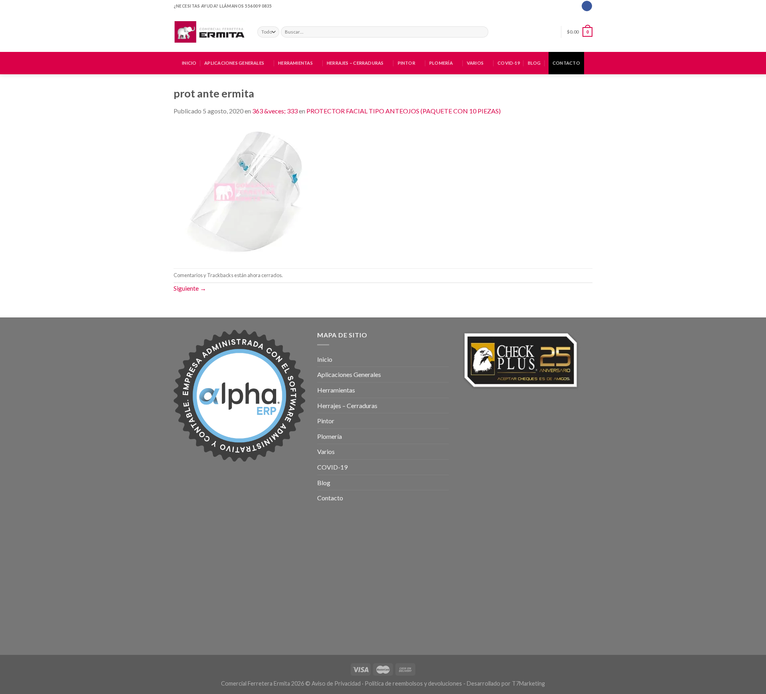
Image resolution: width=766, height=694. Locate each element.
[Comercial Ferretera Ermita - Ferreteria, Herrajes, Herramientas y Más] (209, 32)
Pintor (406, 62)
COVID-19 (509, 62)
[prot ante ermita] (246, 191)
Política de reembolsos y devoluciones (413, 683)
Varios (475, 62)
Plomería (441, 62)
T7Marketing (528, 683)
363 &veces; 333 (275, 111)
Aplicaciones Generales (234, 62)
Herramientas (295, 62)
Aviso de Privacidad (336, 683)
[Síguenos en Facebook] (587, 6)
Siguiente (190, 288)
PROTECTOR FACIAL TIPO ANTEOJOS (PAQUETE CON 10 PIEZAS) (403, 111)
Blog (534, 62)
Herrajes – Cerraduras (355, 62)
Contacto (566, 62)
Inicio (189, 62)
